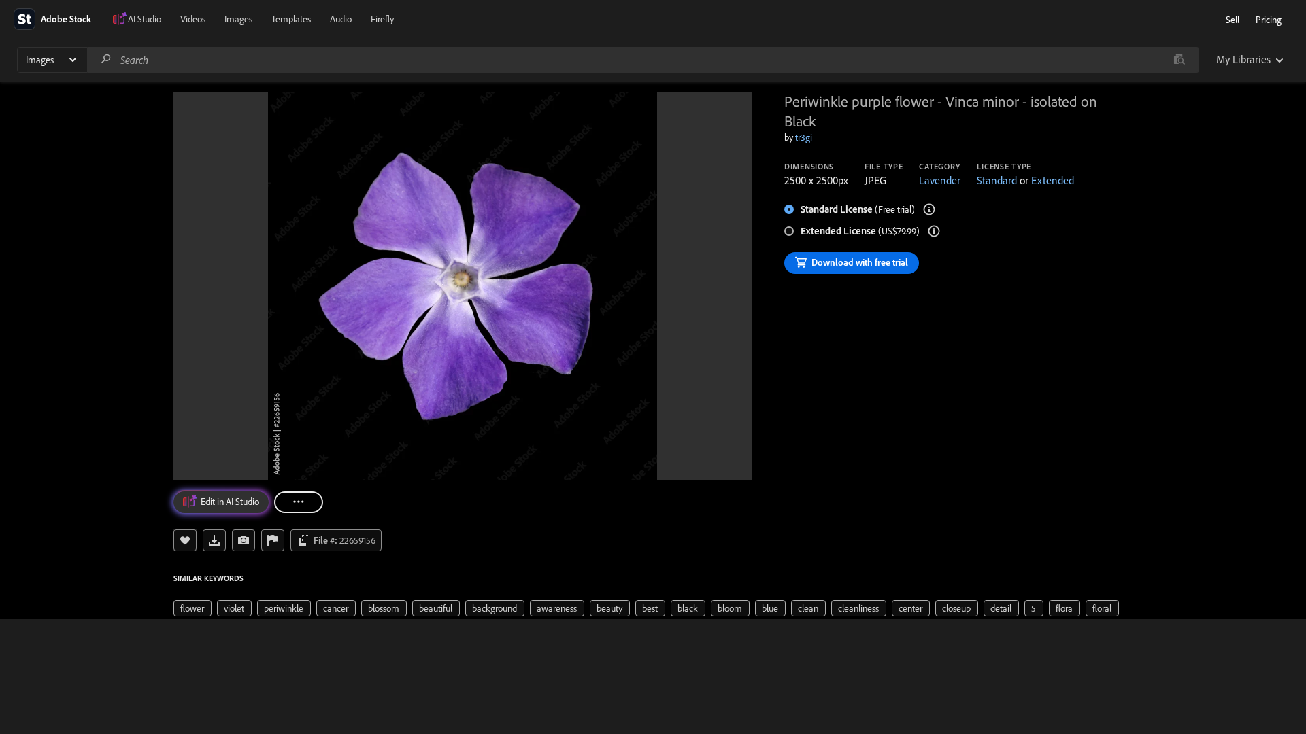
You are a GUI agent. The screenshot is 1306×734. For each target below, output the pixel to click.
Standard (997, 180)
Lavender (939, 180)
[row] (192, 608)
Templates (291, 19)
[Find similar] (1179, 60)
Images (238, 19)
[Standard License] (929, 209)
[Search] (106, 59)
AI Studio (144, 19)
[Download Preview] (214, 540)
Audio (341, 19)
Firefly (382, 19)
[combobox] (643, 60)
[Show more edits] (298, 502)
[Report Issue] (272, 540)
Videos (192, 19)
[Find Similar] (243, 540)
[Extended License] (933, 231)
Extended (1052, 180)
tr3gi (803, 137)
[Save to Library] (185, 540)
